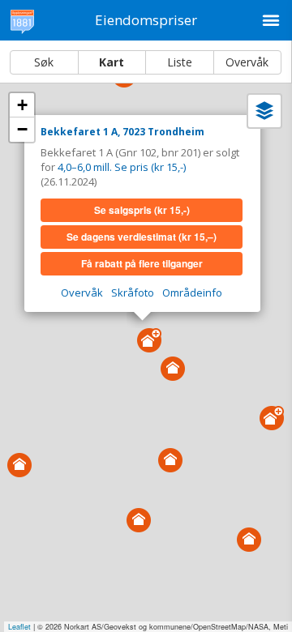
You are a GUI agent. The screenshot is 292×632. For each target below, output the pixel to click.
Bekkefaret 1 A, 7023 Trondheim (122, 132)
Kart (111, 62)
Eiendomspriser (146, 20)
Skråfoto (132, 292)
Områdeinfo (192, 292)
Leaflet (19, 626)
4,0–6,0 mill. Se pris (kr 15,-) (122, 167)
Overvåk (246, 62)
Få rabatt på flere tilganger (142, 263)
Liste (179, 62)
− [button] (22, 129)
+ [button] (22, 105)
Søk (44, 62)
